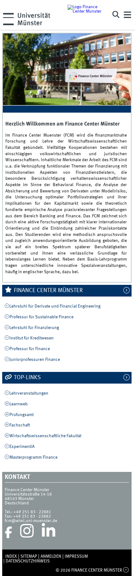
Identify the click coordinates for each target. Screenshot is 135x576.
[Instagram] (27, 532)
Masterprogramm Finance (33, 457)
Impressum (76, 556)
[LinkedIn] (48, 532)
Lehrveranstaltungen (28, 393)
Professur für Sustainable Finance (41, 317)
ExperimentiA (22, 446)
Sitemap (28, 556)
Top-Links (27, 377)
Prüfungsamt (21, 415)
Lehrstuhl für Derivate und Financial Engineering (54, 306)
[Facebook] (8, 532)
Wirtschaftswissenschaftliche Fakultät (45, 436)
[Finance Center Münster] (86, 15)
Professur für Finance (29, 349)
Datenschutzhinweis (28, 561)
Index (11, 556)
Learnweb (18, 404)
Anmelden (50, 556)
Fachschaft (19, 425)
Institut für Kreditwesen (31, 338)
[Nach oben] (126, 570)
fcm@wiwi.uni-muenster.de (31, 521)
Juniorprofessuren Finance (34, 359)
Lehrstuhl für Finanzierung (34, 328)
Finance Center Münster (48, 290)
